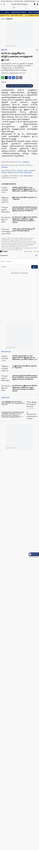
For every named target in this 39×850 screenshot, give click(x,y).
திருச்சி (4, 50)
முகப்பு (7, 12)
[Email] (17, 77)
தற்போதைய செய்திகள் (18, 12)
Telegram (10, 172)
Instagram (32, 170)
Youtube (4, 172)
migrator (3, 82)
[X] (6, 77)
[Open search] (4, 4)
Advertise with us (11, 46)
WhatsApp (5, 167)
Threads (15, 172)
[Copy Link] (20, 77)
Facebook (20, 170)
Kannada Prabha (19, 1)
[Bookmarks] (34, 4)
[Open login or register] (37, 4)
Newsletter (26, 162)
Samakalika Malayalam (29, 1)
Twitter (26, 170)
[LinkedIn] (13, 77)
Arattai (21, 172)
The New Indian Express (7, 1)
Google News (28, 172)
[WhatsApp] (2, 77)
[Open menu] (1, 4)
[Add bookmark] (37, 50)
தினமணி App (28, 176)
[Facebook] (9, 77)
